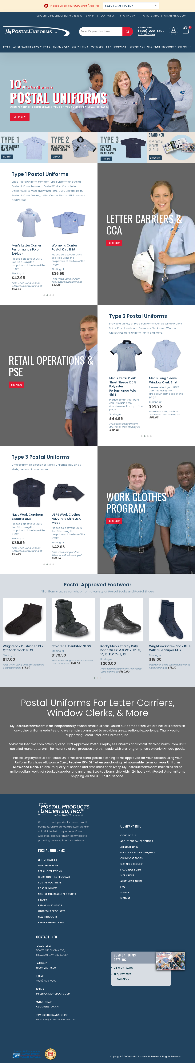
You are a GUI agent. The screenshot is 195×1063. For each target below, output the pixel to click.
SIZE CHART (127, 875)
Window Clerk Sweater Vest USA (166, 380)
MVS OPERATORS (48, 865)
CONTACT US (128, 835)
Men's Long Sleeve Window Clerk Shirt (123, 380)
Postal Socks (117, 591)
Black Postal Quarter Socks (169, 646)
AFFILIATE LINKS (129, 846)
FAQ (122, 886)
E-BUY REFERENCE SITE (51, 922)
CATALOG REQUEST (132, 864)
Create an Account (176, 15)
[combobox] (106, 31)
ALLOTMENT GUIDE (131, 881)
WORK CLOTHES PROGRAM (54, 877)
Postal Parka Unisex (66, 245)
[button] (44, 295)
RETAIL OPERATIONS (50, 871)
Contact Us (108, 15)
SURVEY (124, 892)
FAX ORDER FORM (130, 869)
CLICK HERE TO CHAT (47, 1006)
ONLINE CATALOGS (131, 858)
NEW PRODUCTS (48, 916)
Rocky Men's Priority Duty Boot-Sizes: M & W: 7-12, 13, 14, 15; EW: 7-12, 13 (72, 650)
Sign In (90, 15)
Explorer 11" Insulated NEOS (22, 646)
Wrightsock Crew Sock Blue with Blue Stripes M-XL (121, 648)
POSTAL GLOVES (48, 888)
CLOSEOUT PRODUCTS (51, 911)
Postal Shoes (144, 591)
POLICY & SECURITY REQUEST (137, 852)
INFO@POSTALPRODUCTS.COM (53, 993)
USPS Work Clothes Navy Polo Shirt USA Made (26, 519)
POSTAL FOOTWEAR (50, 882)
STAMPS (43, 899)
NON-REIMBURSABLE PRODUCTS (57, 894)
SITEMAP (125, 898)
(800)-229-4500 (46, 967)
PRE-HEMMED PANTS (50, 905)
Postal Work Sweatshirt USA (63, 517)
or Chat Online (146, 34)
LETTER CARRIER (47, 859)
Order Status (151, 15)
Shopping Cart (129, 15)
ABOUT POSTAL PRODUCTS (136, 841)
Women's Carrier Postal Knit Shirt (24, 247)
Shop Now (20, 117)
